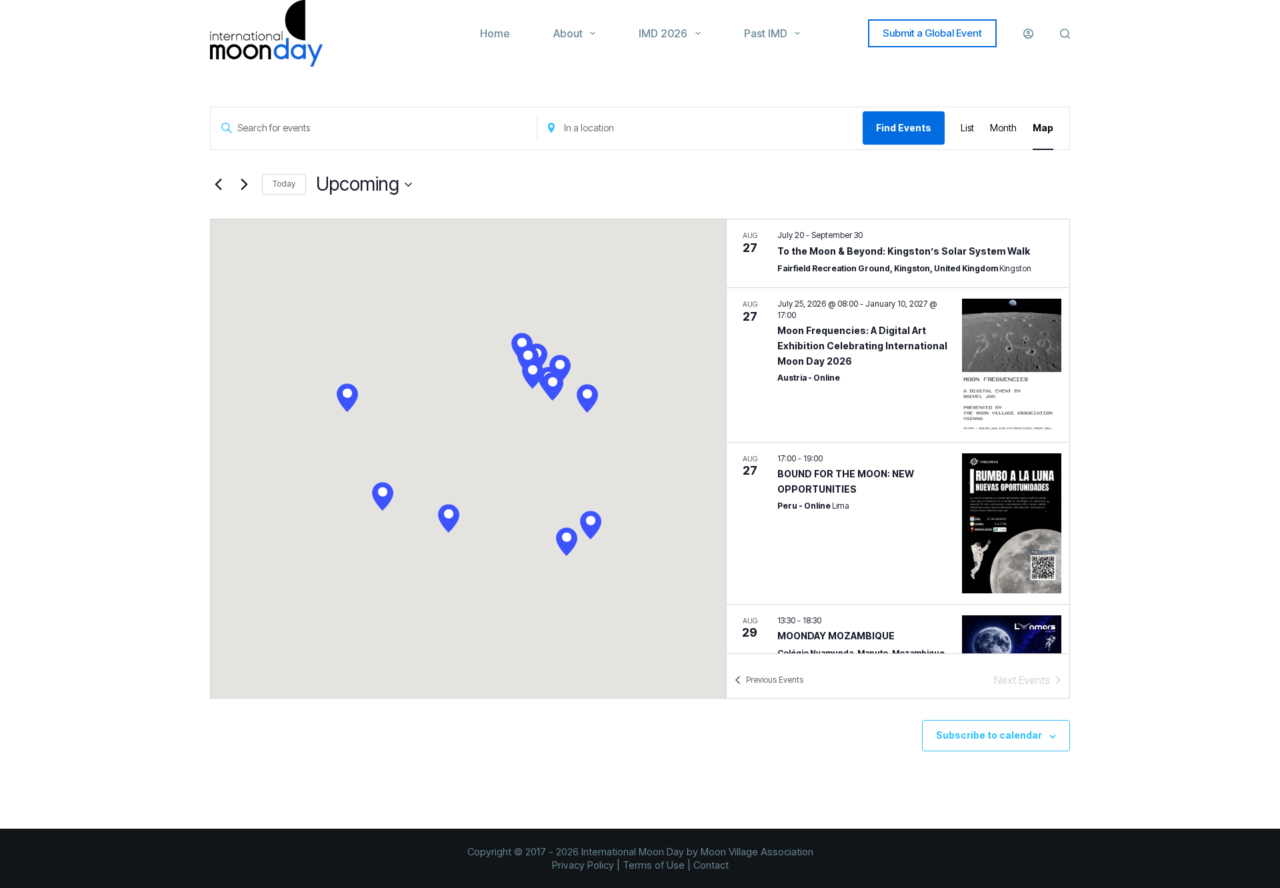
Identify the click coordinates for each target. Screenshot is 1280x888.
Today (284, 184)
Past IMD (765, 33)
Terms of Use (654, 865)
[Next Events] (244, 185)
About (568, 33)
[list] (898, 436)
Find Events (903, 127)
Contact (711, 865)
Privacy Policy (583, 865)
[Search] (1065, 34)
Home (495, 33)
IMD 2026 (663, 33)
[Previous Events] (218, 185)
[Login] (1028, 34)
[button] (347, 397)
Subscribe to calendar (989, 735)
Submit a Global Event (932, 33)
